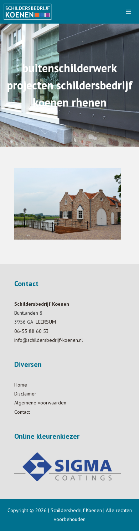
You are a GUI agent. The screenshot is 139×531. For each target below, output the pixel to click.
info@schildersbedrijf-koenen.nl (48, 340)
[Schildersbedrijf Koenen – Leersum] (28, 12)
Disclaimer (25, 393)
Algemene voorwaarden (40, 402)
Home (20, 385)
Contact (22, 412)
